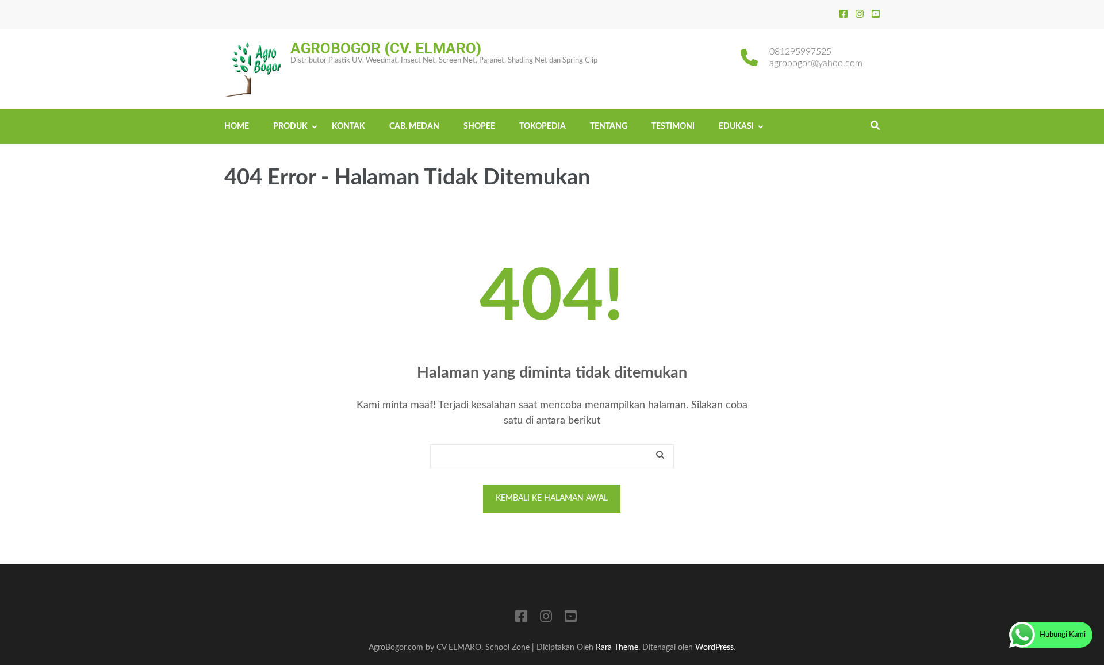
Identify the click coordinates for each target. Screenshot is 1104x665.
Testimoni (673, 126)
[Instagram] (860, 14)
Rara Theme (617, 647)
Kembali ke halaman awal (552, 498)
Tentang (608, 126)
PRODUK (290, 126)
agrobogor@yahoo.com (815, 63)
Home (236, 126)
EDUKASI (736, 126)
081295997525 (800, 51)
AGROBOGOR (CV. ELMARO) (385, 48)
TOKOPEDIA (542, 126)
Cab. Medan (414, 126)
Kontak (348, 126)
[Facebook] (843, 14)
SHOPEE (479, 126)
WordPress (714, 647)
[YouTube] (876, 14)
